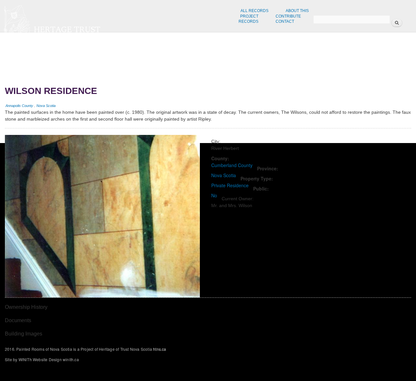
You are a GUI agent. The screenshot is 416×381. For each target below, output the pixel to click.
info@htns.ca (340, 54)
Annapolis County (19, 106)
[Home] (116, 28)
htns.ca (336, 48)
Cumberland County (232, 165)
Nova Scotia (46, 106)
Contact (285, 21)
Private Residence (230, 185)
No (214, 195)
